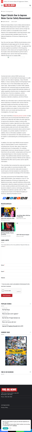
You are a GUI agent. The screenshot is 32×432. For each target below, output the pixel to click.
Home (3, 11)
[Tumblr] (14, 198)
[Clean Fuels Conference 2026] (8, 212)
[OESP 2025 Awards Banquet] (24, 227)
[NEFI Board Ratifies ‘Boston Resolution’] (8, 226)
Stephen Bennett (5, 21)
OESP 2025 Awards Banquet (23, 234)
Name (3, 265)
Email (3, 271)
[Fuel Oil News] (10, 5)
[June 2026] (16, 351)
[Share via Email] (21, 198)
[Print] (25, 198)
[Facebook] (3, 198)
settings (15, 425)
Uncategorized (9, 11)
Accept (5, 428)
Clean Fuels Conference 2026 (7, 218)
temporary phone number (20, 115)
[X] (7, 198)
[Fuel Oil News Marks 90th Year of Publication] (24, 210)
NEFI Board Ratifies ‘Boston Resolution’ (7, 233)
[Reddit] (18, 198)
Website (3, 277)
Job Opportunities (5, 405)
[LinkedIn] (11, 198)
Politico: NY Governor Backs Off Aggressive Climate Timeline (18, 1)
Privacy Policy (4, 407)
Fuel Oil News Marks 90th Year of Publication (23, 216)
